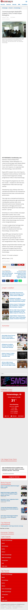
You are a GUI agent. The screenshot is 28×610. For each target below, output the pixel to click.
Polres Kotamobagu (6, 554)
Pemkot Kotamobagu (7, 540)
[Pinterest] (19, 265)
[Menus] (26, 1)
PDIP (3, 563)
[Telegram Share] (16, 281)
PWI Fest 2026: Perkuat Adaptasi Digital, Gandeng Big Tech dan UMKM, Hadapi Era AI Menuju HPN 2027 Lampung (8, 365)
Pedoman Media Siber (10, 605)
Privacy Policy (8, 608)
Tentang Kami (3, 606)
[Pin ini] (12, 281)
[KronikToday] (7, 1)
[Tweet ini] (8, 281)
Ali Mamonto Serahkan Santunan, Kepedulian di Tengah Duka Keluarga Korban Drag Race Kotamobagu (8, 347)
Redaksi (2, 605)
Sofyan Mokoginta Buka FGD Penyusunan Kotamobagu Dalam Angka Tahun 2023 (7, 273)
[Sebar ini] (4, 281)
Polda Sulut (4, 566)
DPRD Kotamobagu (6, 557)
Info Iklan (2, 608)
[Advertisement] (14, 100)
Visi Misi (9, 606)
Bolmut (3, 551)
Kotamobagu (5, 546)
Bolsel (3, 543)
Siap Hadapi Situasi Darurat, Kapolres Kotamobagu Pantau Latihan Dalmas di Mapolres (17, 294)
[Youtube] (22, 265)
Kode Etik (18, 605)
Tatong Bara (5, 560)
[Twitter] (16, 265)
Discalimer (15, 608)
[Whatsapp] (20, 281)
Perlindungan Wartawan (17, 606)
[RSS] (4, 267)
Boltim (3, 549)
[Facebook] (12, 265)
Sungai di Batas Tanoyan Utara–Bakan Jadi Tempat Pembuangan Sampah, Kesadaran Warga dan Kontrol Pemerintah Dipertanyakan (18, 318)
